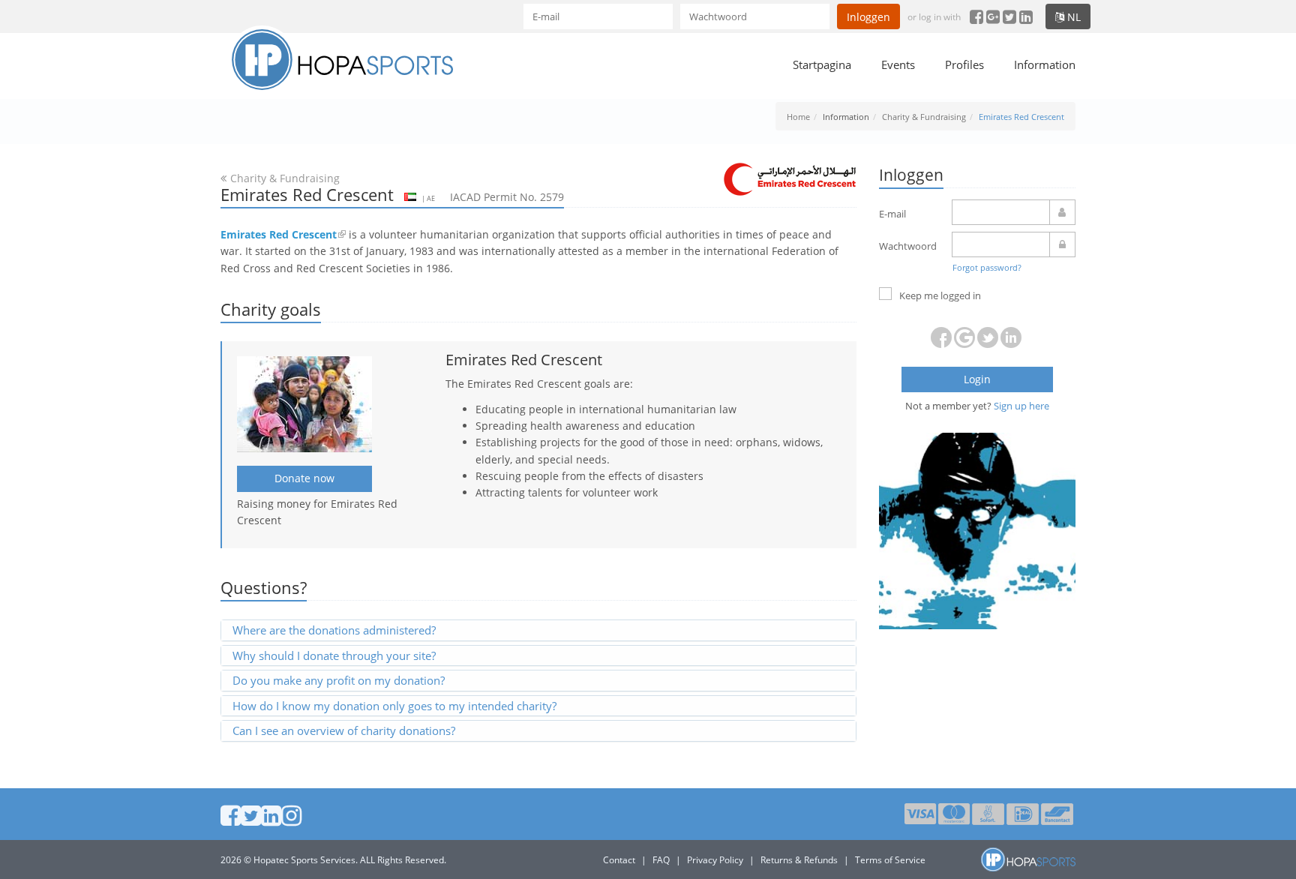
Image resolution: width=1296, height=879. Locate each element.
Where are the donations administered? (334, 630)
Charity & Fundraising (924, 116)
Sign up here (1021, 405)
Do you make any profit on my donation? (338, 680)
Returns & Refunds (799, 860)
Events (898, 64)
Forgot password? (987, 267)
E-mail (892, 213)
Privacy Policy (715, 860)
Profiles (964, 64)
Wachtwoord (908, 246)
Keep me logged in (940, 295)
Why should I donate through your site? (334, 655)
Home (798, 116)
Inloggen (868, 17)
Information (1045, 64)
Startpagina (822, 64)
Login (977, 379)
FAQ (661, 860)
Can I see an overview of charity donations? (343, 730)
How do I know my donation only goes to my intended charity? (394, 705)
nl (1072, 17)
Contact (619, 860)
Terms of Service (890, 860)
